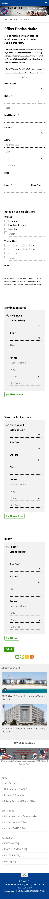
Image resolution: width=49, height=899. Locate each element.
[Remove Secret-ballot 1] (7, 425)
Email (6, 172)
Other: (7, 265)
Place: (12, 345)
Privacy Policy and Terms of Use (19, 801)
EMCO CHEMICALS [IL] (15, 849)
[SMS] (22, 657)
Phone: (11, 185)
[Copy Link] (27, 657)
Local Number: (15, 115)
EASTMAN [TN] (11, 843)
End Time (18, 454)
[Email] (17, 657)
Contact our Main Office (15, 822)
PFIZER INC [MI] (12, 855)
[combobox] (24, 88)
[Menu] (46, 3)
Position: (12, 127)
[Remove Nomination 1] (7, 315)
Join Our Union (11, 783)
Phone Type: (36, 185)
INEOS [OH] (10, 861)
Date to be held (21, 429)
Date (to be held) (22, 320)
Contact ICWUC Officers (15, 828)
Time (16, 332)
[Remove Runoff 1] (7, 547)
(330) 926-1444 (24, 887)
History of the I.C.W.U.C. (16, 789)
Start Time (19, 442)
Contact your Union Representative (20, 816)
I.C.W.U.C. (5, 3)
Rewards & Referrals (14, 795)
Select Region (14, 83)
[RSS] (32, 657)
